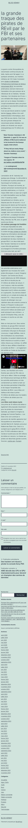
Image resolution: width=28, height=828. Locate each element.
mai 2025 (4, 672)
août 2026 (4, 635)
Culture (3, 790)
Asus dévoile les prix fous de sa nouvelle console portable (13, 614)
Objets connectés (6, 797)
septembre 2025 (6, 662)
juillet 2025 (4, 667)
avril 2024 (4, 704)
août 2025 (4, 664)
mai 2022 (4, 760)
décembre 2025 (6, 655)
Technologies (5, 809)
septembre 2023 (6, 721)
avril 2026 (4, 645)
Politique (3, 799)
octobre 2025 (5, 660)
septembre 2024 (6, 692)
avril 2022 (4, 763)
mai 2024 (4, 701)
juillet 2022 (4, 755)
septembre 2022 (6, 750)
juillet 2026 (4, 637)
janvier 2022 (5, 768)
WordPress (19, 821)
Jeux (2, 792)
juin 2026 (4, 640)
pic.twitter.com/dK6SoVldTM (14, 162)
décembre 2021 (5, 770)
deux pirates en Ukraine (18, 231)
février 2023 (5, 738)
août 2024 (4, 694)
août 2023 (4, 723)
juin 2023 (4, 728)
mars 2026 (4, 647)
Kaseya (8, 113)
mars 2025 (4, 677)
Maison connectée (6, 794)
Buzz (2, 787)
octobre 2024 (5, 689)
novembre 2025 (6, 657)
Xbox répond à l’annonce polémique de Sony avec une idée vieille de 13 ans (13, 611)
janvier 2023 (5, 741)
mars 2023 (4, 736)
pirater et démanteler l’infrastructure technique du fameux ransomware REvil (13, 84)
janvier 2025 (5, 682)
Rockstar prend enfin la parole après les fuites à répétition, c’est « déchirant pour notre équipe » (13, 619)
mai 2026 (4, 642)
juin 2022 (4, 758)
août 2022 (4, 753)
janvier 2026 (5, 652)
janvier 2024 (5, 711)
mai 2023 (4, 731)
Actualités (4, 780)
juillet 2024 (4, 696)
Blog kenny (14, 3)
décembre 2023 (6, 714)
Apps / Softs (5, 782)
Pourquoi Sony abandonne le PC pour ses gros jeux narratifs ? (13, 603)
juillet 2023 (4, 726)
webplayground (7, 468)
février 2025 (5, 679)
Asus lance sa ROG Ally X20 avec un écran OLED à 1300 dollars (14, 607)
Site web (4, 529)
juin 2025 (4, 669)
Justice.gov (11, 441)
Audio (3, 785)
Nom (3, 511)
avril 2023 (4, 733)
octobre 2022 (5, 748)
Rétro (2, 804)
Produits (3, 802)
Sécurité (14, 470)
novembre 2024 (6, 687)
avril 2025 (4, 674)
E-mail (3, 520)
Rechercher (4, 592)
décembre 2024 (6, 684)
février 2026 (5, 650)
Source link (5, 455)
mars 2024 (4, 706)
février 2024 (5, 709)
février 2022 (5, 765)
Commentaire (5, 493)
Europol (18, 441)
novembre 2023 (6, 716)
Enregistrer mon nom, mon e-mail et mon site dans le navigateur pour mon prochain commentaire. (15, 540)
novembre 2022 (6, 746)
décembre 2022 (6, 743)
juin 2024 (4, 699)
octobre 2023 (5, 719)
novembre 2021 (6, 773)
